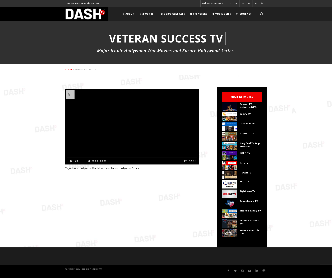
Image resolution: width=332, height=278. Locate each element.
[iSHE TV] (229, 165)
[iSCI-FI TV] (229, 155)
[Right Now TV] (229, 194)
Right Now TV (247, 191)
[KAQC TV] (229, 184)
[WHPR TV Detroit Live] (229, 233)
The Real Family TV (250, 210)
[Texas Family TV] (229, 203)
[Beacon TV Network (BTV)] (229, 106)
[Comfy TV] (229, 116)
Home (68, 69)
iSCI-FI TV (245, 152)
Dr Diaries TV (247, 123)
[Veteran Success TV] (229, 223)
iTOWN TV (245, 172)
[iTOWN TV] (229, 175)
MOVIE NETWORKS (242, 96)
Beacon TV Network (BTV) (248, 105)
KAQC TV (244, 181)
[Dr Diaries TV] (229, 126)
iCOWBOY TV (247, 133)
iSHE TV (244, 162)
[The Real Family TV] (229, 213)
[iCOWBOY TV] (229, 136)
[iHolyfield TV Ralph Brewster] (229, 146)
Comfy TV (245, 113)
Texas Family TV (249, 200)
